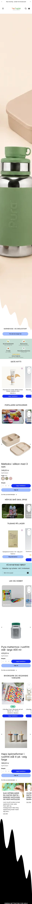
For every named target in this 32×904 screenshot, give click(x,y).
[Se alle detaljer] (13, 377)
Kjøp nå (16, 490)
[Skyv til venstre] (29, 372)
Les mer (5, 813)
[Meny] (3, 8)
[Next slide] (30, 444)
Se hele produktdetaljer (8, 494)
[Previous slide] (1, 444)
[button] (25, 8)
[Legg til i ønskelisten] (22, 368)
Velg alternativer (12, 557)
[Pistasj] (6, 478)
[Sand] (3, 478)
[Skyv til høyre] (29, 368)
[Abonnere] (28, 573)
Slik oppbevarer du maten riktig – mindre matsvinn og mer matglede (11, 796)
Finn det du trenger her (15, 334)
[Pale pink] (10, 478)
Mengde (3, 482)
